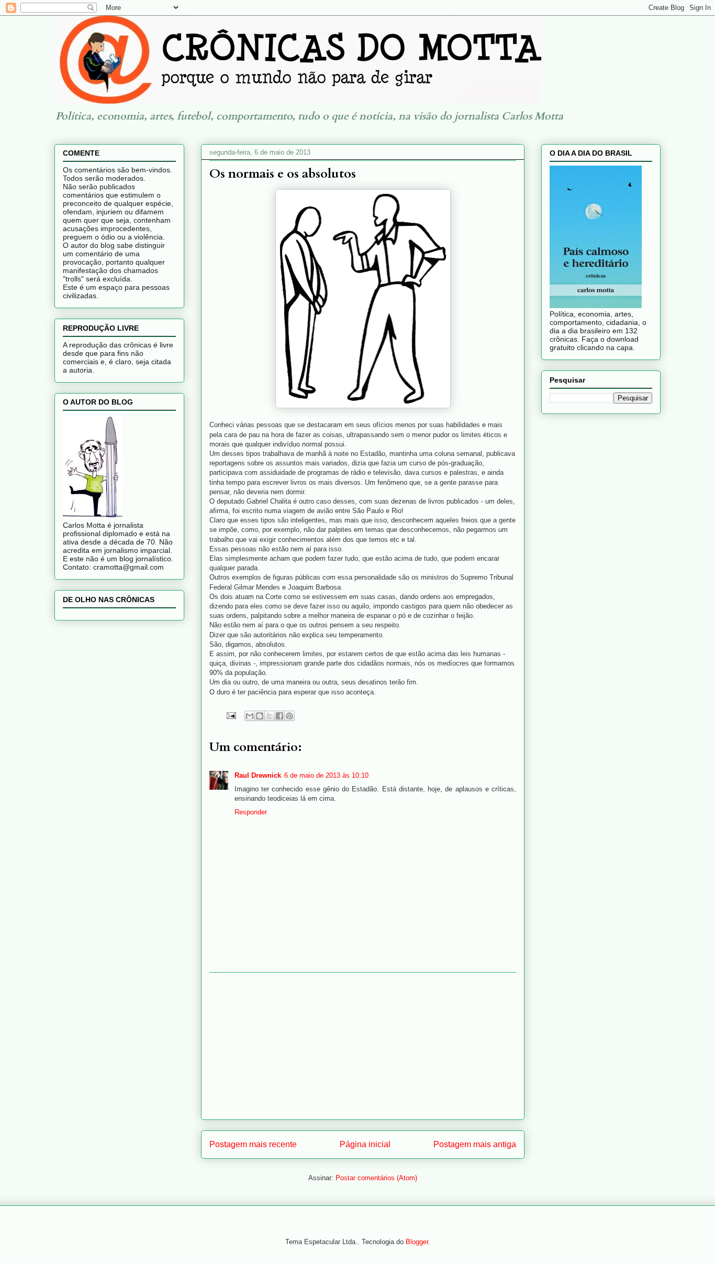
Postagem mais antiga (474, 1144)
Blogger (417, 1242)
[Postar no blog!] (259, 716)
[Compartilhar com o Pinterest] (289, 716)
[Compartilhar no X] (269, 716)
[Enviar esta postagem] (230, 715)
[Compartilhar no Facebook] (279, 716)
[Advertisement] (362, 1046)
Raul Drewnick (257, 775)
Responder (250, 812)
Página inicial (365, 1144)
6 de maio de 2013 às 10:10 (326, 775)
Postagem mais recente (253, 1144)
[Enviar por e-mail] (249, 716)
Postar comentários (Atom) (376, 1178)
